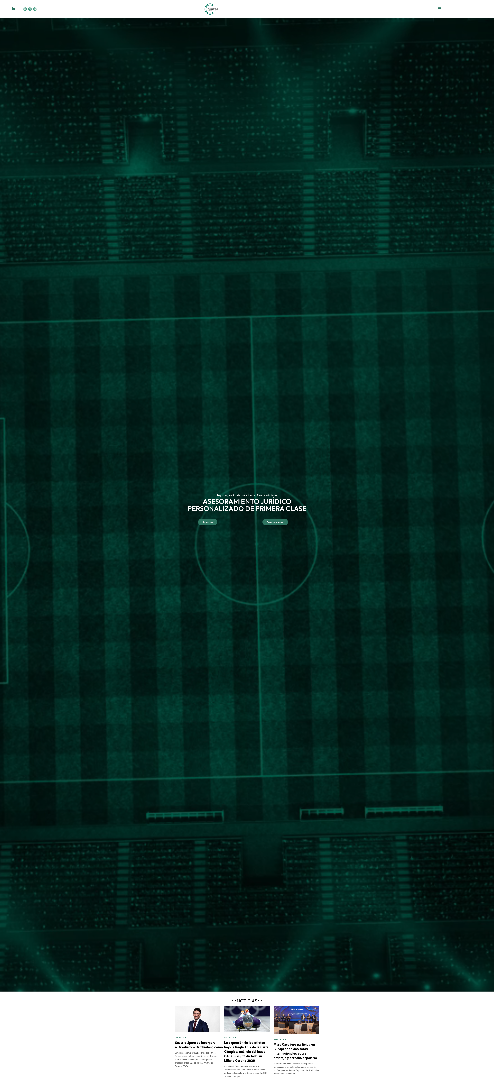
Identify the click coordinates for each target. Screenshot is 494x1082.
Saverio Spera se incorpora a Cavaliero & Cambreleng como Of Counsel (208, 1045)
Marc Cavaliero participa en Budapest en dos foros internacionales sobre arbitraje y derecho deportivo (295, 1051)
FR (30, 9)
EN (35, 9)
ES (25, 9)
